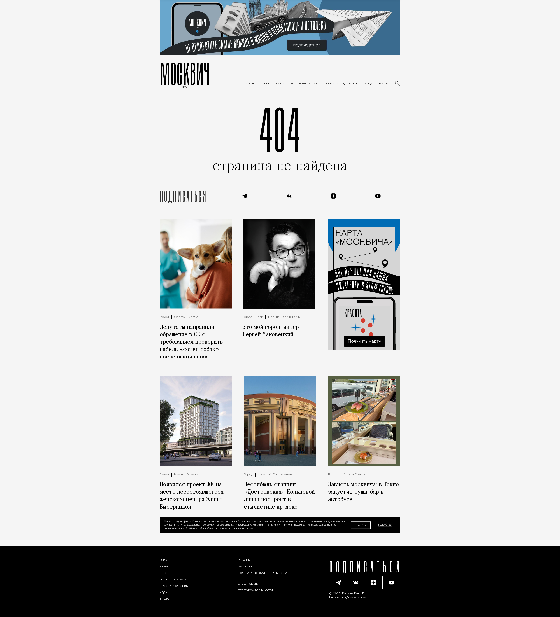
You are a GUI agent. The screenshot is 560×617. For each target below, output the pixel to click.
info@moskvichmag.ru (354, 597)
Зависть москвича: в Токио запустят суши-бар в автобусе (363, 492)
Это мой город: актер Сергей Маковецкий (271, 331)
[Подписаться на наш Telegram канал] (244, 196)
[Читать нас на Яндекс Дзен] (333, 196)
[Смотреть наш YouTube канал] (378, 196)
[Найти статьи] (397, 83)
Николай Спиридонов (275, 474)
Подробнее (385, 525)
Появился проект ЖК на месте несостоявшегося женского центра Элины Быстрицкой (192, 496)
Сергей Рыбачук (187, 317)
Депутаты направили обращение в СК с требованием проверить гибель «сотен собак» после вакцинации (191, 342)
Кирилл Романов (187, 474)
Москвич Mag (351, 593)
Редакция (245, 560)
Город (164, 317)
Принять (361, 525)
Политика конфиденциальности (262, 573)
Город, (248, 317)
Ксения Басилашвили (284, 317)
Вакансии (245, 566)
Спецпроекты (248, 584)
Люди (259, 317)
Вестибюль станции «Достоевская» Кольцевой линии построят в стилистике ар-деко (279, 496)
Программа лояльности (255, 590)
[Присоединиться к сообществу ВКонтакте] (289, 196)
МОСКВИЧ (185, 73)
